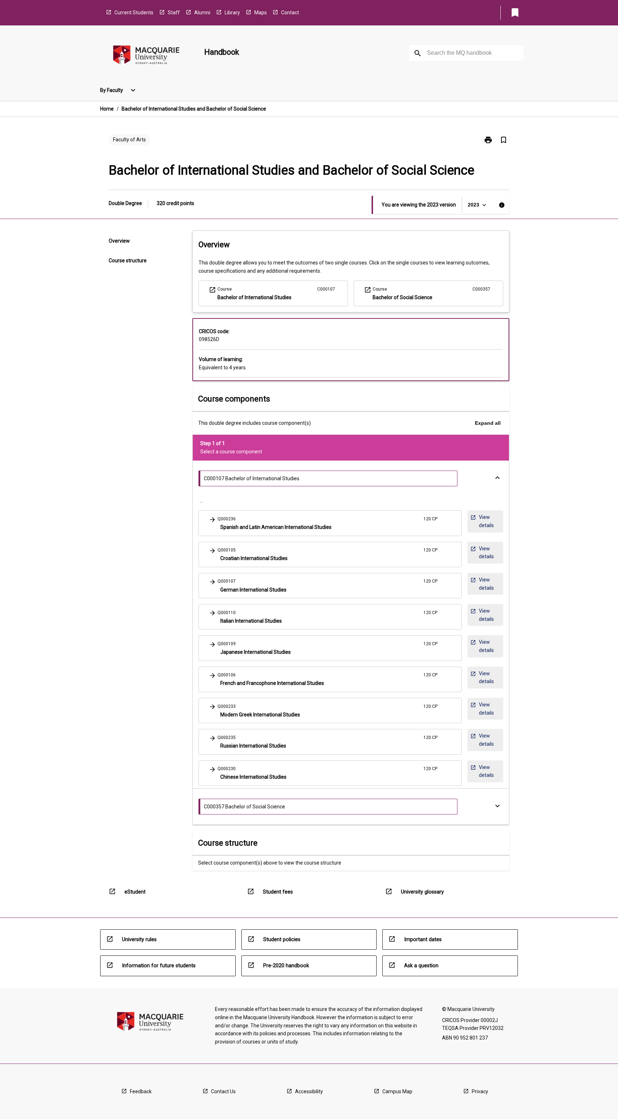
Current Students (133, 12)
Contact (290, 12)
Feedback (141, 1091)
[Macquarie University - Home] (146, 56)
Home (107, 109)
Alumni (202, 12)
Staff (174, 12)
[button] (330, 523)
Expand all (488, 423)
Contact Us (223, 1091)
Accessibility (309, 1091)
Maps (260, 12)
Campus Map (397, 1091)
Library (232, 12)
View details (484, 523)
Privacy (480, 1091)
